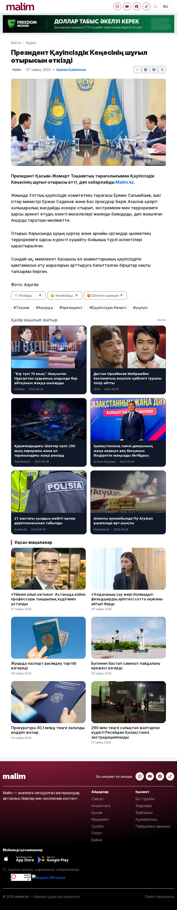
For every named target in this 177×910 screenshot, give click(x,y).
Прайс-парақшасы (159, 896)
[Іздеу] (155, 6)
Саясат (97, 798)
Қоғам (96, 812)
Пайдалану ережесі (153, 826)
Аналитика (100, 805)
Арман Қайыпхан (71, 70)
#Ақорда (44, 307)
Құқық (31, 43)
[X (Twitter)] (162, 69)
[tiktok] (146, 6)
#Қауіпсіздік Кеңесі (107, 307)
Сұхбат (97, 826)
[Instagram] (117, 6)
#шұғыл (140, 307)
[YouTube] (127, 6)
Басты (16, 43)
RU (165, 6)
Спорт (96, 833)
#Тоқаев (21, 307)
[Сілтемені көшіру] (137, 69)
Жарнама (144, 805)
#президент (71, 307)
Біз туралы (145, 798)
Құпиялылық (146, 819)
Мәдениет (100, 819)
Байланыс (144, 812)
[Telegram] (145, 69)
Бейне (96, 840)
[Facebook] (137, 6)
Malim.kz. (125, 182)
